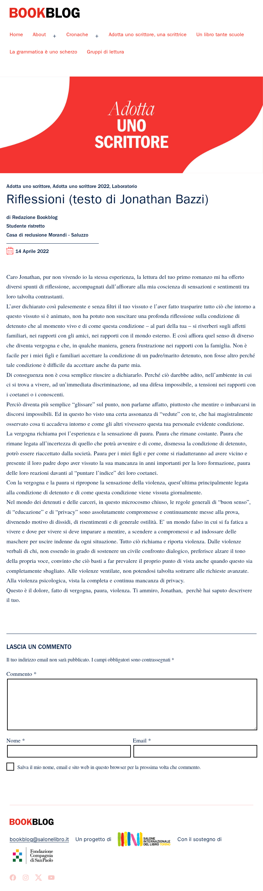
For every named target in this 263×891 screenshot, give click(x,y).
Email (142, 740)
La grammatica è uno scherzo (43, 52)
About (39, 35)
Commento (21, 673)
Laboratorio (124, 187)
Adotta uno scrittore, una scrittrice (148, 35)
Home (16, 35)
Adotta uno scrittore (28, 187)
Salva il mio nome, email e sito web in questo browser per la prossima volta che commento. (109, 767)
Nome (15, 740)
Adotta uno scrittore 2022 (81, 187)
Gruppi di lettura (105, 52)
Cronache (77, 35)
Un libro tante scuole (220, 35)
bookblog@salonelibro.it (39, 839)
